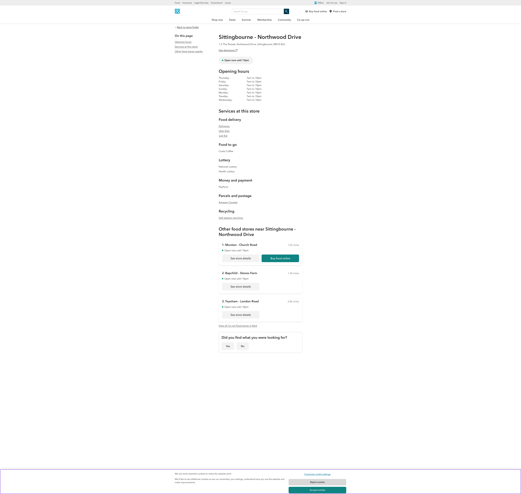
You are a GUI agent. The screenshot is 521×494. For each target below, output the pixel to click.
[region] (260, 481)
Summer (246, 19)
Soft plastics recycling (231, 217)
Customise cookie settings (317, 474)
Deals (232, 19)
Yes (228, 346)
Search (286, 11)
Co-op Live (303, 19)
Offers (320, 2)
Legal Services (201, 2)
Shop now (217, 19)
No (242, 346)
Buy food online (280, 258)
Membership (264, 19)
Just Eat (223, 135)
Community (284, 19)
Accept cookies (317, 490)
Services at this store (186, 46)
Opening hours (183, 41)
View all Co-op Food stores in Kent (238, 325)
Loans (228, 2)
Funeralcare (217, 2)
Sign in (343, 2)
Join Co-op (331, 2)
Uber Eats (224, 131)
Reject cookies (317, 482)
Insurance (187, 2)
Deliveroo (224, 126)
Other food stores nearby (189, 51)
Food (177, 2)
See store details (245, 259)
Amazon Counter (228, 202)
